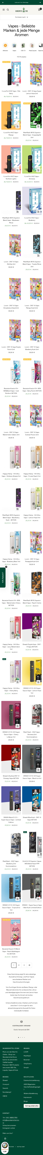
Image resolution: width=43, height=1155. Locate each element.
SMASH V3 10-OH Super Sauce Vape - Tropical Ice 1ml (11, 907)
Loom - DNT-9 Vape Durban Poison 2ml (32, 433)
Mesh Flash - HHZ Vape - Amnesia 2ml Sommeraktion (32, 734)
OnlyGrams (28, 1064)
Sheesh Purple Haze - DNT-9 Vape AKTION (32, 645)
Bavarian (27, 1060)
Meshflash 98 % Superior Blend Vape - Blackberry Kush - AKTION (11, 517)
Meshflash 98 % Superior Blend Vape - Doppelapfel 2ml (32, 135)
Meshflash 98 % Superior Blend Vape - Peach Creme (32, 602)
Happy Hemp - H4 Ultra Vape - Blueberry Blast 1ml (11, 560)
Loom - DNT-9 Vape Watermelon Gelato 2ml (11, 433)
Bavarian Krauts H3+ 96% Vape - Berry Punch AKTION (31, 390)
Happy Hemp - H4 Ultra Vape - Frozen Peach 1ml (31, 475)
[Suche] (8, 10)
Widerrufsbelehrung (31, 1093)
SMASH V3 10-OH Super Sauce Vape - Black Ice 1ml (32, 777)
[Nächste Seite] (29, 965)
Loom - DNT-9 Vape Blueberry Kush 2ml (32, 348)
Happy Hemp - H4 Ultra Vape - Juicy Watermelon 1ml (11, 646)
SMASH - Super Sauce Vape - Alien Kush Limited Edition (32, 906)
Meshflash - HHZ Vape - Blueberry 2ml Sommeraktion (11, 863)
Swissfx (5, 1088)
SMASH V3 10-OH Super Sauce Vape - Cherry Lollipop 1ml (11, 734)
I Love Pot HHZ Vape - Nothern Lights (11, 178)
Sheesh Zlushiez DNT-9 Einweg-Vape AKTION (11, 777)
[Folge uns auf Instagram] (5, 1138)
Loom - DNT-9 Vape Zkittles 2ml (11, 263)
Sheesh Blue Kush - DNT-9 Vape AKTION (32, 818)
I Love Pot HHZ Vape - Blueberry (32, 219)
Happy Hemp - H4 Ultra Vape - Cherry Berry (11, 689)
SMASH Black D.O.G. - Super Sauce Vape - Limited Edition (11, 819)
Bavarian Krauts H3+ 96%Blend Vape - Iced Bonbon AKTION (11, 391)
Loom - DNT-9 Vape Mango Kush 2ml (32, 307)
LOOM (26, 1052)
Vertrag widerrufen (31, 1106)
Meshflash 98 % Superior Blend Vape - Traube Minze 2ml (32, 264)
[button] (3, 578)
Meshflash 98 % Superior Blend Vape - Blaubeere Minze (11, 220)
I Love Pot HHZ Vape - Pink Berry (11, 92)
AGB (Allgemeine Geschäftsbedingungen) (32, 1086)
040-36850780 (11, 1118)
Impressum (28, 1097)
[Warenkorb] (39, 10)
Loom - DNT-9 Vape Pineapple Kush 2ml (32, 560)
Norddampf (7, 1092)
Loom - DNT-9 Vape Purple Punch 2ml (11, 348)
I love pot (6, 1084)
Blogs (26, 1101)
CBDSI (5, 1096)
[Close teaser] (6, 567)
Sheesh (5, 1080)
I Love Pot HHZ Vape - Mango (11, 134)
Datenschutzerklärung (31, 1080)
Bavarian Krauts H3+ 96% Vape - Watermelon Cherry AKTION (11, 603)
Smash (26, 1067)
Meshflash (27, 1056)
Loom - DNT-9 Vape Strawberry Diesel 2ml (11, 307)
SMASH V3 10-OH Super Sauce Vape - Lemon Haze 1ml (32, 690)
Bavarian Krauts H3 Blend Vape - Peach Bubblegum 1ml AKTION (11, 951)
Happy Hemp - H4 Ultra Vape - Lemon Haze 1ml (32, 516)
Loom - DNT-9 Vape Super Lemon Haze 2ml (31, 92)
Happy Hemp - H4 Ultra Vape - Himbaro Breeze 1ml (11, 475)
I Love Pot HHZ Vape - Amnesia (32, 178)
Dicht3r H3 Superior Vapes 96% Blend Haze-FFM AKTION (32, 863)
